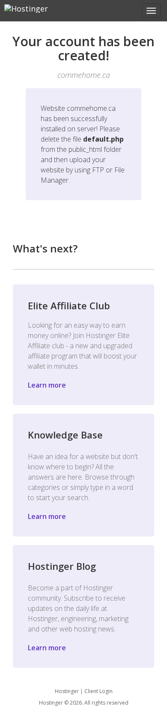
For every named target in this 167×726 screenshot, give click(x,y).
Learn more (47, 385)
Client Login (98, 691)
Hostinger (67, 691)
